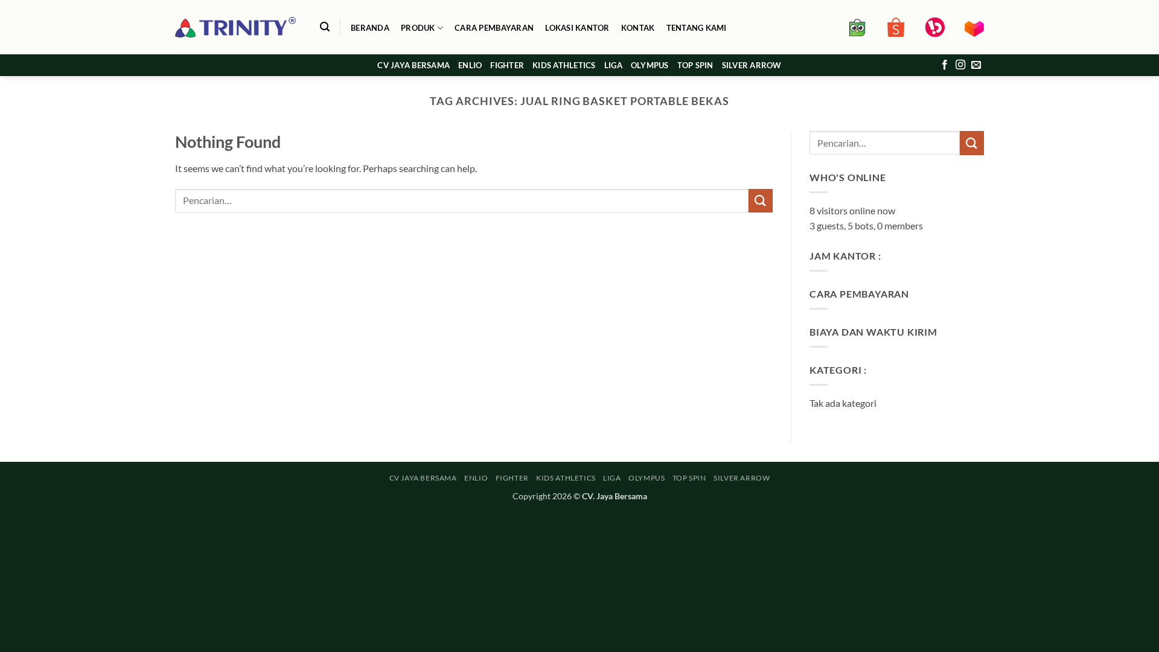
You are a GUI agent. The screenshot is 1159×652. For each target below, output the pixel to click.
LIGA (613, 65)
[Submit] (761, 201)
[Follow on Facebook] (945, 65)
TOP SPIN (695, 65)
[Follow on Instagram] (960, 65)
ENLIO (470, 65)
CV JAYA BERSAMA (413, 65)
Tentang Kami (696, 28)
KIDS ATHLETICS (564, 65)
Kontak (638, 28)
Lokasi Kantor (577, 28)
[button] (324, 27)
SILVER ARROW (752, 65)
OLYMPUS (650, 65)
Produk (418, 28)
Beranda (370, 28)
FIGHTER (507, 65)
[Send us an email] (976, 65)
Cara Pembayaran (494, 28)
